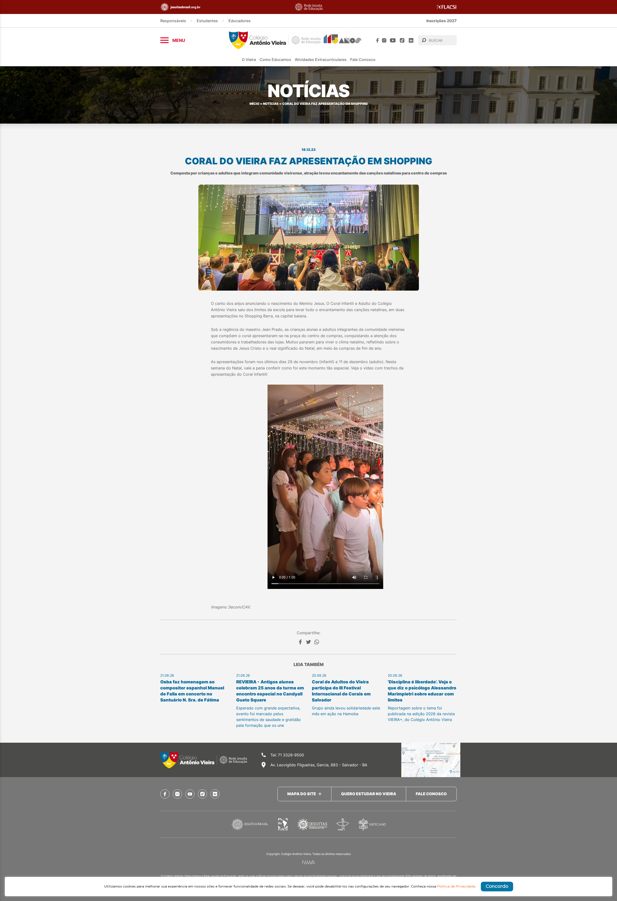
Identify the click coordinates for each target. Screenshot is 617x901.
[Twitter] (308, 642)
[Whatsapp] (316, 642)
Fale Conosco (363, 59)
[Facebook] (377, 40)
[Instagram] (384, 40)
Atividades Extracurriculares (321, 59)
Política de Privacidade (456, 886)
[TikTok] (402, 40)
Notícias (271, 104)
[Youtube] (393, 40)
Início (254, 104)
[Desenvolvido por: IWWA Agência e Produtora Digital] (308, 862)
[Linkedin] (411, 40)
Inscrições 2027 (441, 20)
